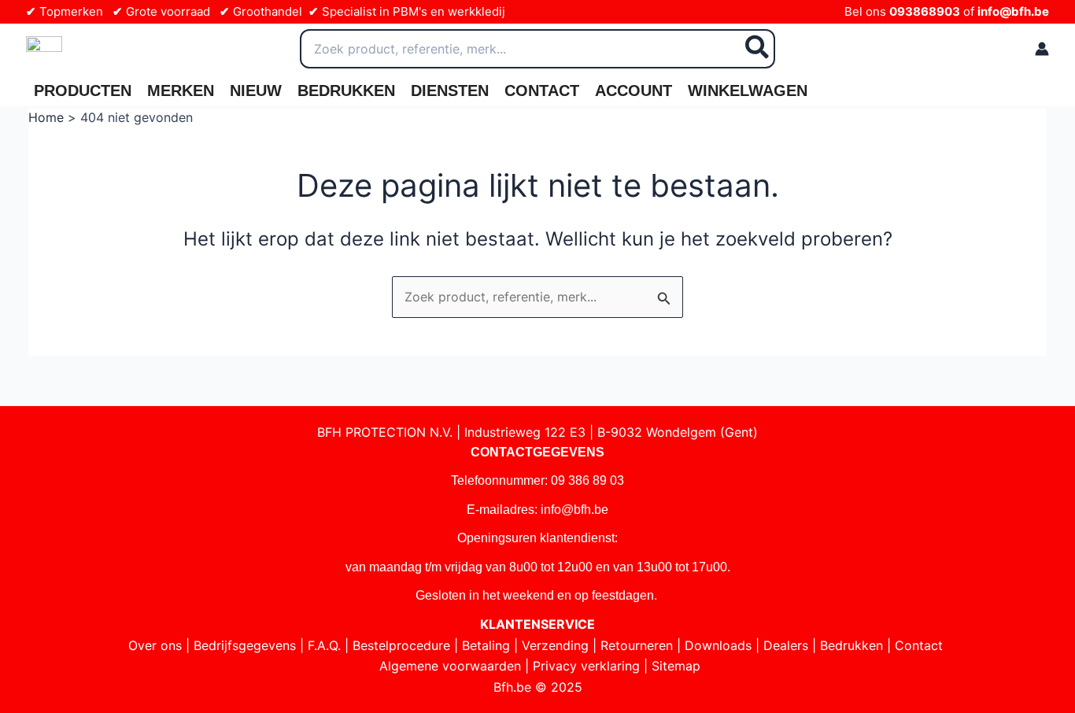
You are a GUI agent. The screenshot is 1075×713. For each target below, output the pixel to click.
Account (633, 90)
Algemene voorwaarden (450, 666)
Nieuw (256, 90)
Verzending (555, 645)
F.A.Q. (324, 645)
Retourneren (636, 645)
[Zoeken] (758, 49)
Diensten (450, 90)
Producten (82, 90)
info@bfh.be (1013, 11)
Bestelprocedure (401, 645)
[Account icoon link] (1042, 49)
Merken (180, 90)
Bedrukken (346, 90)
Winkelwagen (747, 90)
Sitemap (676, 666)
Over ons (155, 645)
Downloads (718, 645)
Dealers (785, 645)
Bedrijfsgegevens (245, 645)
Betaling (486, 645)
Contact (541, 90)
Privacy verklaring (586, 666)
